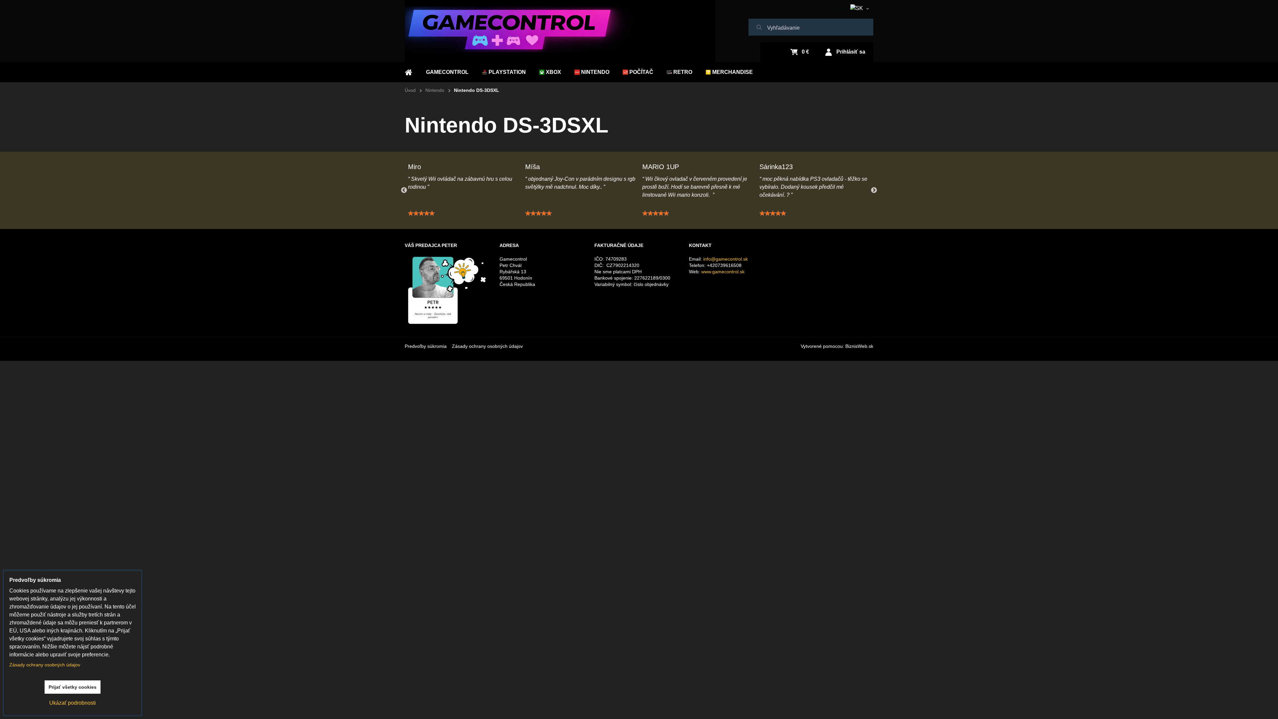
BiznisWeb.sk (859, 346)
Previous (404, 190)
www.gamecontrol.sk (723, 271)
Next (874, 190)
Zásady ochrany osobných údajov (487, 346)
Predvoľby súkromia (426, 346)
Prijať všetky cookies (73, 687)
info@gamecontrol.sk (725, 259)
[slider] (421, 213)
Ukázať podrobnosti (72, 703)
